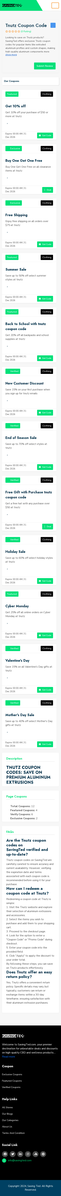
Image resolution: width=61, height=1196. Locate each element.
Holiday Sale (15, 551)
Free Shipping (16, 215)
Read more (8, 1057)
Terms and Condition (13, 1133)
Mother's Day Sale (19, 715)
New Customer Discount (24, 383)
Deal (48, 190)
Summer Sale (15, 269)
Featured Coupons (12, 1080)
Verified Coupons (11, 1087)
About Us (7, 1126)
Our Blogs (7, 1113)
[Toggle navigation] (55, 5)
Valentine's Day (17, 660)
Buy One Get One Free (23, 160)
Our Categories (10, 1120)
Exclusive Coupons (12, 1074)
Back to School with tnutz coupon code (25, 326)
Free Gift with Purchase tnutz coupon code (28, 495)
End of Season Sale (21, 437)
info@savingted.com (20, 1160)
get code (46, 135)
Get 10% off (15, 106)
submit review (45, 66)
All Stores (7, 1107)
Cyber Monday (17, 606)
